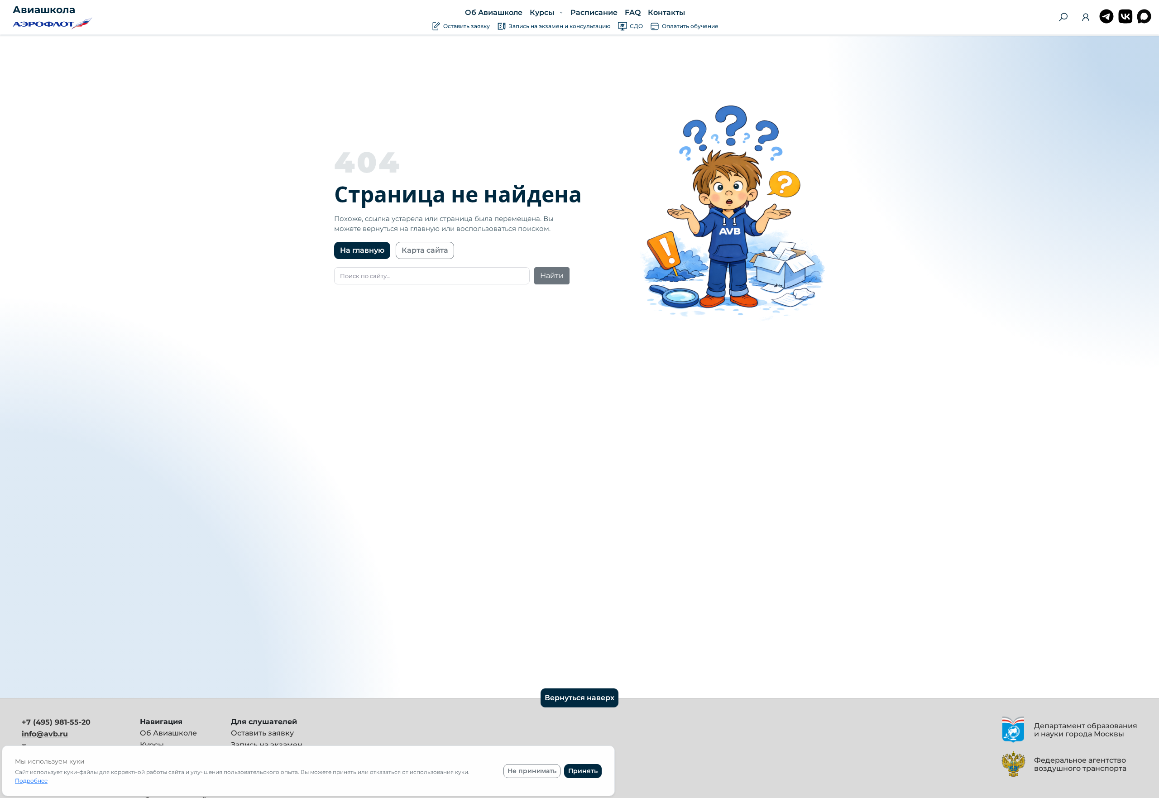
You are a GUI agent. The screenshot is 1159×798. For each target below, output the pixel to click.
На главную (362, 250)
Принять (583, 771)
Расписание (593, 12)
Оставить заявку (262, 733)
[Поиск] (1063, 17)
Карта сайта (425, 250)
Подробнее (31, 780)
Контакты (666, 12)
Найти (552, 275)
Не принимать (532, 771)
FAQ (632, 12)
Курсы (152, 744)
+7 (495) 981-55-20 (56, 722)
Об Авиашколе (493, 12)
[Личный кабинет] (1085, 18)
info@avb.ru (45, 734)
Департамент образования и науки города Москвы (1085, 729)
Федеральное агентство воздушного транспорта (1080, 764)
